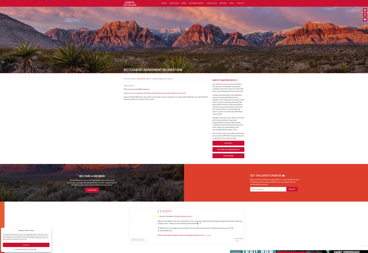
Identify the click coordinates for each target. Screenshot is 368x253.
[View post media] (141, 216)
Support (228, 143)
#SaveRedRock (173, 235)
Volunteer (228, 156)
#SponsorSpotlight (186, 235)
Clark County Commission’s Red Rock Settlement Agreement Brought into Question (155, 93)
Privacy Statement (31, 249)
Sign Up (292, 189)
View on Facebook (238, 238)
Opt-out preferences (20, 249)
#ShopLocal (198, 235)
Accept (26, 245)
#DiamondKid (163, 235)
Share (237, 241)
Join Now (92, 190)
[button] (138, 240)
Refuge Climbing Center (183, 216)
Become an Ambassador (228, 149)
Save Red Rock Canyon (130, 3)
